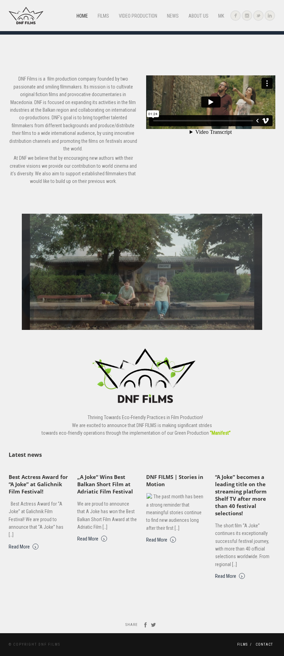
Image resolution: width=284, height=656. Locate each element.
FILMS (103, 16)
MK (221, 16)
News (173, 16)
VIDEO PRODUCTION (138, 16)
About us (198, 16)
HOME (82, 16)
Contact (264, 644)
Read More (23, 546)
